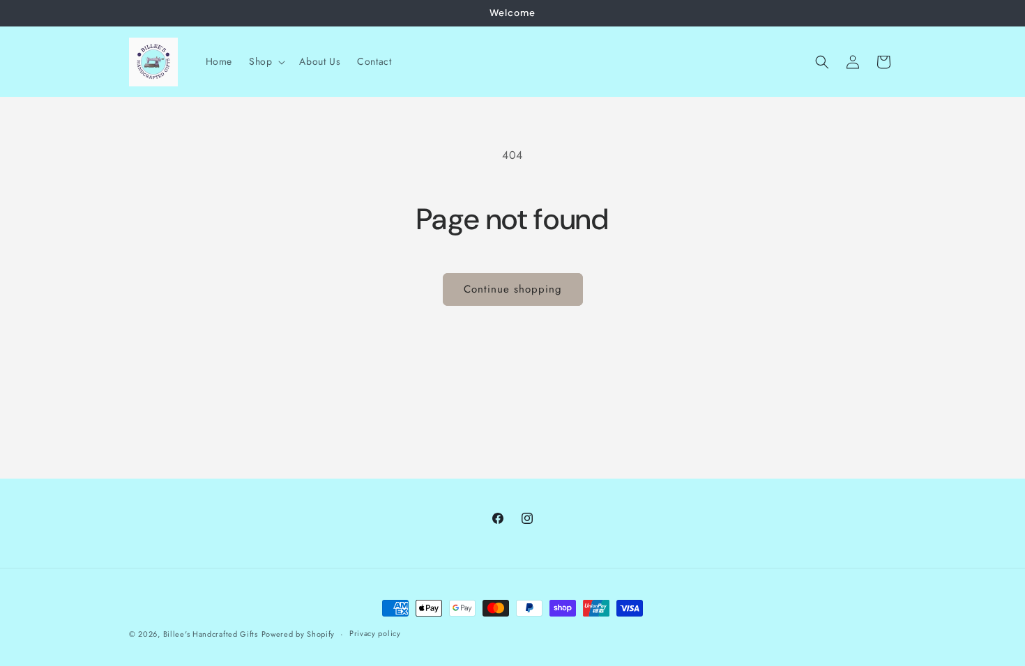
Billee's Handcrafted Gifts (210, 634)
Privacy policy (375, 633)
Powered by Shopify (298, 634)
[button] (266, 61)
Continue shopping (513, 289)
